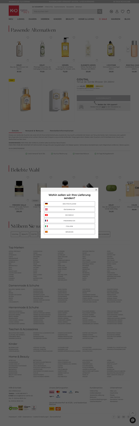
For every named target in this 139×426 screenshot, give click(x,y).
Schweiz (69, 215)
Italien (69, 226)
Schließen (96, 190)
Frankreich (69, 221)
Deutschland (69, 204)
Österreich (69, 209)
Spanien (70, 232)
